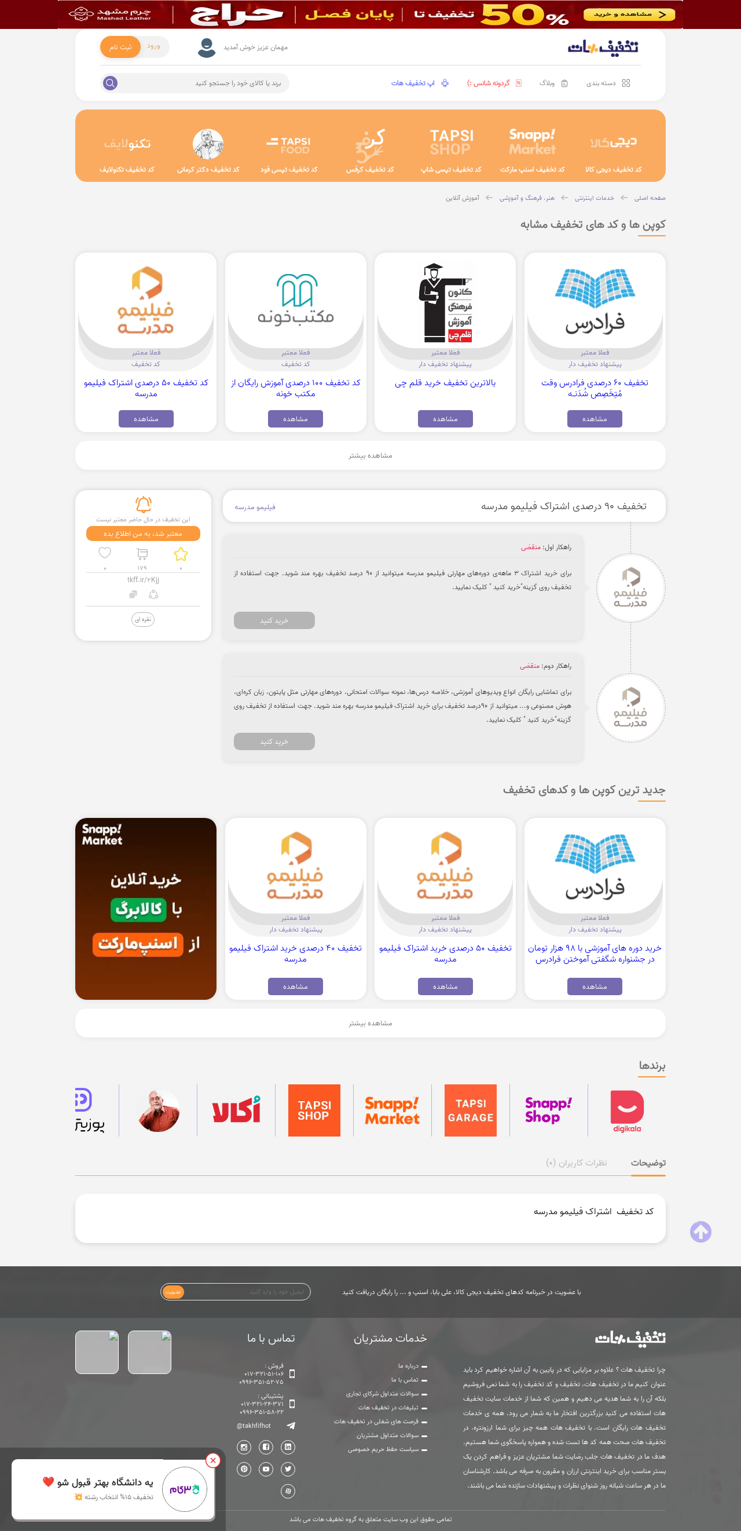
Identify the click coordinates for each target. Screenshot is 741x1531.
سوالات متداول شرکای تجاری (382, 1394)
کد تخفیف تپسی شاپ (451, 169)
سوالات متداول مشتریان (388, 1435)
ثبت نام (120, 47)
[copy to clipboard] (133, 596)
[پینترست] (244, 1469)
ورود (153, 45)
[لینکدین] (288, 1447)
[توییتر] (288, 1469)
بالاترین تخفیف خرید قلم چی (445, 382)
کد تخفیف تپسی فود (289, 169)
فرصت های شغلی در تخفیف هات (376, 1421)
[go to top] (700, 1232)
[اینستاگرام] (244, 1447)
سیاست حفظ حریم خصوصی (383, 1449)
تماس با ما (405, 1380)
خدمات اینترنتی (594, 198)
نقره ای (143, 619)
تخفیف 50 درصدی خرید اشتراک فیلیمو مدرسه (445, 953)
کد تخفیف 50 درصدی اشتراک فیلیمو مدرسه (146, 388)
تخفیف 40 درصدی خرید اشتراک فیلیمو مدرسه (295, 953)
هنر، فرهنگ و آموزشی (527, 198)
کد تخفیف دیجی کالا (613, 169)
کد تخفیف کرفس (370, 169)
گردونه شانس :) (488, 83)
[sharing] (153, 596)
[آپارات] (288, 1491)
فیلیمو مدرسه (255, 506)
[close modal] (213, 1460)
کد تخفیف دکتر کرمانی (208, 169)
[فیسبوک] (266, 1447)
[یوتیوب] (266, 1469)
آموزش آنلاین (462, 198)
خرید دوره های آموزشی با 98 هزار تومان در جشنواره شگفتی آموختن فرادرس (595, 953)
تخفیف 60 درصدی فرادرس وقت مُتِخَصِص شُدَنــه (594, 388)
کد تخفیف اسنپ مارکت (532, 169)
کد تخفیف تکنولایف (127, 169)
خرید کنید (274, 620)
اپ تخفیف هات (413, 83)
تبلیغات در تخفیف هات (388, 1408)
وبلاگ (547, 83)
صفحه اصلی (650, 198)
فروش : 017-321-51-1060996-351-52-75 (261, 1374)
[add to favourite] (105, 554)
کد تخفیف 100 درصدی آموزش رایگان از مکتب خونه (296, 388)
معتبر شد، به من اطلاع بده (143, 533)
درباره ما (408, 1366)
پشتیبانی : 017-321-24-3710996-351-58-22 (262, 1404)
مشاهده (594, 418)
